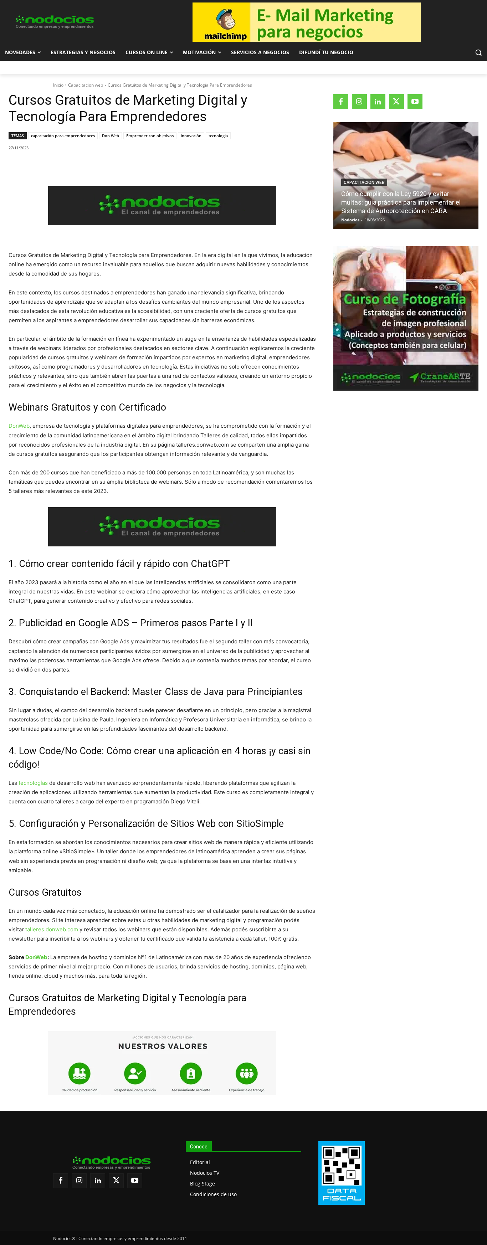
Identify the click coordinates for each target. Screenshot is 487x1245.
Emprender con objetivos (150, 135)
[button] (478, 52)
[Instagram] (359, 101)
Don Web (110, 135)
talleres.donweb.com (51, 929)
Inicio (58, 85)
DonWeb (19, 425)
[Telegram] (124, 166)
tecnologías (32, 783)
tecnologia (218, 135)
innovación (191, 135)
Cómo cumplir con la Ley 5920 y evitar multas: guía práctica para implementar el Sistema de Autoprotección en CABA (401, 202)
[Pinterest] (91, 166)
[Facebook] (58, 166)
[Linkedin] (107, 166)
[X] (74, 166)
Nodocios (350, 219)
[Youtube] (414, 101)
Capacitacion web (85, 85)
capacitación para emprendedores (63, 135)
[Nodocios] (54, 22)
